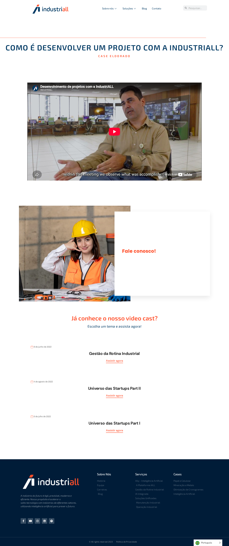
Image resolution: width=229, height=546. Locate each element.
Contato (156, 8)
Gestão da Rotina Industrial (114, 353)
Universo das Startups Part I (114, 423)
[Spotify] (51, 521)
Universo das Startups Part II (114, 388)
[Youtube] (30, 521)
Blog (144, 8)
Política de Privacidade (126, 541)
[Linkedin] (44, 521)
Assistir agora (114, 360)
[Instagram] (37, 521)
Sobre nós (108, 8)
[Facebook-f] (23, 521)
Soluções (128, 8)
